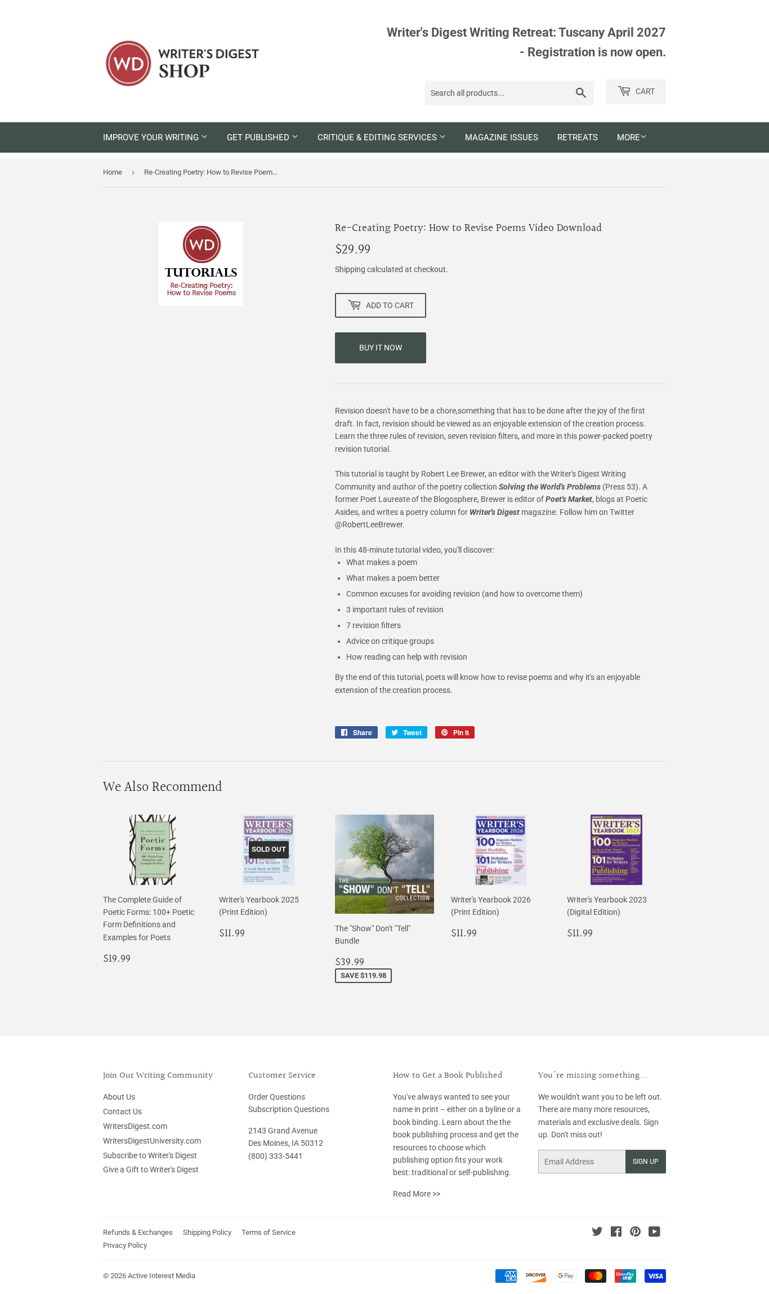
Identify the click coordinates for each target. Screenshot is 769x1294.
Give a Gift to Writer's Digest (151, 1169)
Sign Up (646, 1162)
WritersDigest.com (135, 1126)
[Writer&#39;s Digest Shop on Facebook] (616, 1233)
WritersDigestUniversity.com (152, 1140)
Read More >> (416, 1193)
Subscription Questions (288, 1109)
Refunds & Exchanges (138, 1232)
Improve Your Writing (152, 137)
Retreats (577, 137)
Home (112, 172)
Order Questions (276, 1096)
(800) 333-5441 (275, 1155)
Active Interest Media (161, 1275)
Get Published (259, 137)
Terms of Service (269, 1232)
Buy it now (380, 347)
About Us (119, 1096)
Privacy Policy (125, 1245)
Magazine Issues (501, 137)
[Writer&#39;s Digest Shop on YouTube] (654, 1233)
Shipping (350, 269)
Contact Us (122, 1111)
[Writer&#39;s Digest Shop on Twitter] (597, 1233)
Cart (644, 91)
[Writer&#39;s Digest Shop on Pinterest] (635, 1233)
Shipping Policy (207, 1232)
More (628, 137)
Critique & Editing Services (378, 137)
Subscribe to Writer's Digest (150, 1155)
